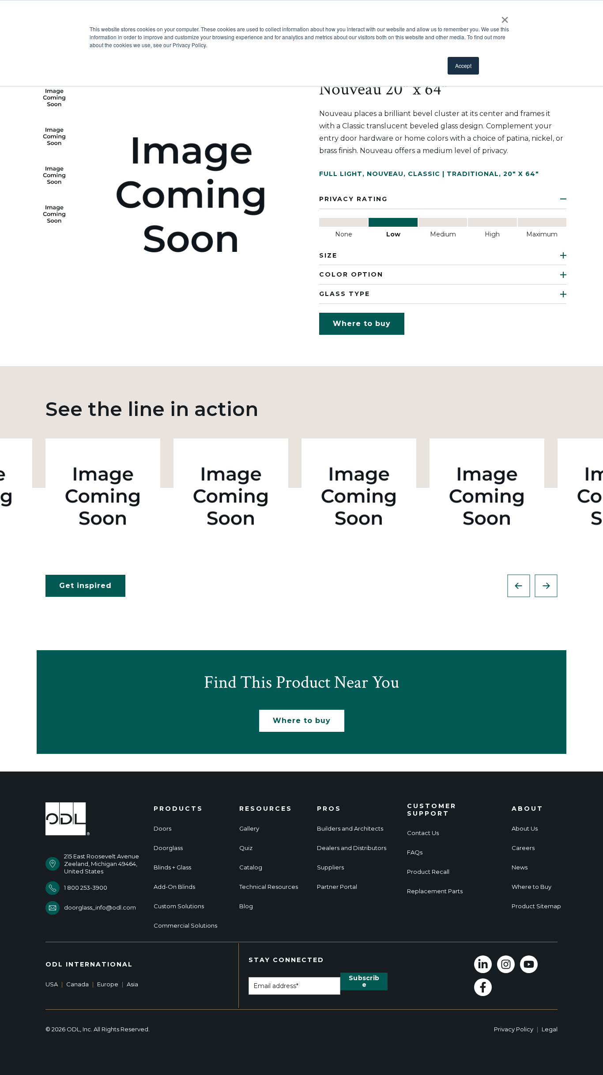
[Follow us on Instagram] (506, 964)
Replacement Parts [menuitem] (435, 891)
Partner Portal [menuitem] (337, 887)
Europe (107, 984)
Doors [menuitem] (162, 829)
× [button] (505, 17)
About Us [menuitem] (525, 829)
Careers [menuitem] (523, 848)
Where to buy (362, 323)
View (103, 495)
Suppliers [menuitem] (330, 867)
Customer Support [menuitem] (431, 809)
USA (51, 984)
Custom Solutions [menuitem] (179, 906)
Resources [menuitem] (265, 809)
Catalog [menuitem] (250, 867)
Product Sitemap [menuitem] (536, 906)
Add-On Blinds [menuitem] (174, 887)
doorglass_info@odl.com (100, 907)
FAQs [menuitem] (414, 852)
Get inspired (85, 585)
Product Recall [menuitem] (428, 872)
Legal (550, 1029)
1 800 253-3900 (85, 887)
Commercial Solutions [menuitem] (185, 926)
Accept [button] (463, 65)
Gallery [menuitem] (249, 829)
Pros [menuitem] (329, 809)
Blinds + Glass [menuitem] (172, 867)
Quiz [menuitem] (246, 848)
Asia (132, 984)
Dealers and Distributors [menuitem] (351, 848)
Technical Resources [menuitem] (268, 887)
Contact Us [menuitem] (423, 833)
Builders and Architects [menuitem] (350, 829)
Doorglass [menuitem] (168, 848)
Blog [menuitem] (246, 906)
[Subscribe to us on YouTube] (529, 964)
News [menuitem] (520, 867)
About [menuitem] (527, 809)
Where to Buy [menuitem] (531, 887)
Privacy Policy (513, 1029)
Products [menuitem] (178, 809)
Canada (77, 984)
